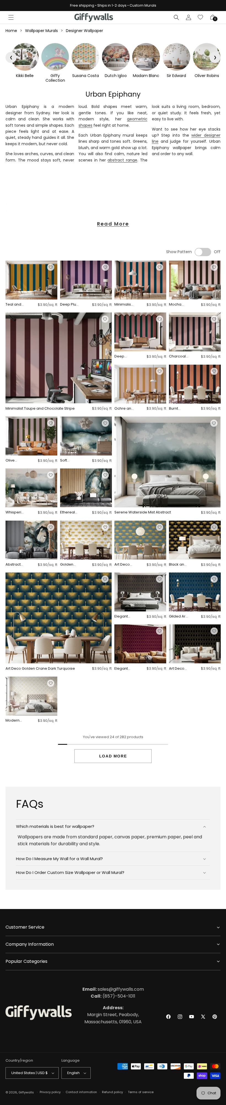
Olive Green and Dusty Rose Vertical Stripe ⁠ (15, 460)
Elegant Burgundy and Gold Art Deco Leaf (122, 668)
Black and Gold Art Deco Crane (178, 564)
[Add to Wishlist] (50, 267)
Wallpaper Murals (41, 30)
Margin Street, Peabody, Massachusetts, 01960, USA (113, 1015)
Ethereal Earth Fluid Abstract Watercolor (69, 512)
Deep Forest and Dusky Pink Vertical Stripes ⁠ (123, 356)
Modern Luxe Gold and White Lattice (15, 720)
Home (11, 30)
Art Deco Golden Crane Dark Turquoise (40, 668)
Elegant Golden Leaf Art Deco (121, 616)
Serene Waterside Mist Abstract (142, 512)
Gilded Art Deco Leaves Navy (178, 616)
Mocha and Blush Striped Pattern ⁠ (177, 304)
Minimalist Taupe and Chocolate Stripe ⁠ (41, 408)
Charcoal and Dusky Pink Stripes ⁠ (178, 356)
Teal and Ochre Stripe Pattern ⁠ (13, 304)
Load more (113, 756)
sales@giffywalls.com (113, 989)
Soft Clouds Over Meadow (68, 460)
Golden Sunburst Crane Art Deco (68, 564)
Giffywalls (26, 1092)
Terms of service (141, 1092)
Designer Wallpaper (84, 30)
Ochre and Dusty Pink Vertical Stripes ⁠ (124, 408)
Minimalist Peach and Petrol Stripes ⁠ (124, 304)
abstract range (122, 160)
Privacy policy (50, 1092)
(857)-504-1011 (113, 996)
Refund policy (112, 1092)
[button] (11, 17)
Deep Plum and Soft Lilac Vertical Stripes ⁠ (70, 304)
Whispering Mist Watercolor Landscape (15, 512)
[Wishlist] (201, 17)
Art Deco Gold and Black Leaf (178, 668)
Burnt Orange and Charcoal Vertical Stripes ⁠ (177, 408)
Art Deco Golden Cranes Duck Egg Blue (122, 564)
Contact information (81, 1092)
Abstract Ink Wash (13, 564)
